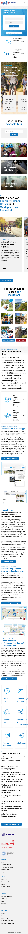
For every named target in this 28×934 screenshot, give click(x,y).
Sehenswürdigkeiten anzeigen (11, 603)
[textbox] (14, 19)
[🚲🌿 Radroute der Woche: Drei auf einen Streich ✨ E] (21, 305)
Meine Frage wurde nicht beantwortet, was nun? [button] (9, 815)
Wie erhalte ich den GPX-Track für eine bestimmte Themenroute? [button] (12, 780)
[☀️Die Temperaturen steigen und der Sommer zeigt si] (7, 318)
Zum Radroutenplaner (9, 679)
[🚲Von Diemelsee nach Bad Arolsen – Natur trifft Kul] (21, 332)
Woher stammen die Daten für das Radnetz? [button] (12, 802)
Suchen (14, 134)
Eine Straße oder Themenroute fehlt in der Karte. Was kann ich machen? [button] (11, 809)
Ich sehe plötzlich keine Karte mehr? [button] (11, 797)
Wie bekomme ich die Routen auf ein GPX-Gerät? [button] (12, 786)
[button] (24, 3)
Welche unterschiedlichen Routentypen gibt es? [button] (10, 768)
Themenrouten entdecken (10, 458)
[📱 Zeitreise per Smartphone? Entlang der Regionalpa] (21, 318)
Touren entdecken (11, 77)
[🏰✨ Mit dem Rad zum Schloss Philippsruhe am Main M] (7, 305)
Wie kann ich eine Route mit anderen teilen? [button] (10, 791)
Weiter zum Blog (6, 280)
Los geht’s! (14, 26)
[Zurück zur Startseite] (9, 3)
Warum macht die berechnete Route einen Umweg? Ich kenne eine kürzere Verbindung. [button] (13, 774)
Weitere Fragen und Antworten (11, 824)
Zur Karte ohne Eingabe (14, 33)
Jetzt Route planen (8, 561)
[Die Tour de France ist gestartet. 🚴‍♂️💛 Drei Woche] (7, 332)
